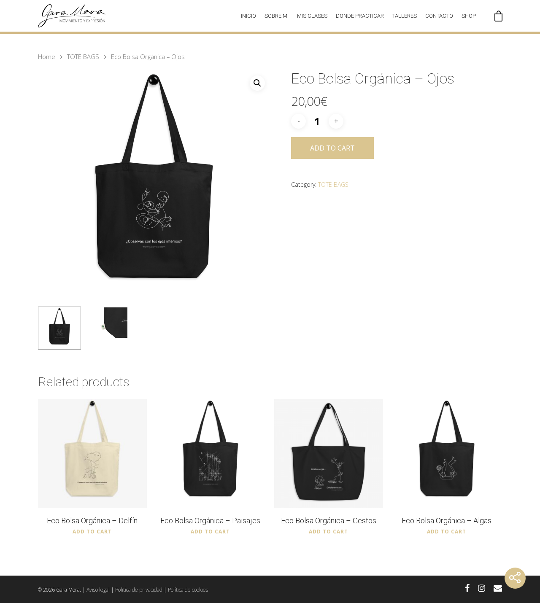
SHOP (469, 16)
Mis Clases (312, 16)
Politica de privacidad (138, 589)
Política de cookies (188, 589)
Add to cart (332, 148)
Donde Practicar (360, 16)
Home (46, 56)
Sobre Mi (277, 16)
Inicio (248, 16)
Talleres (404, 16)
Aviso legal (98, 589)
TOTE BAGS (83, 56)
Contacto (439, 16)
